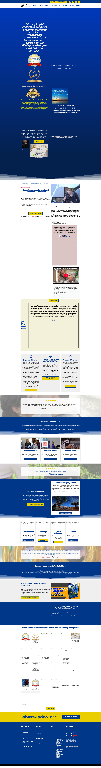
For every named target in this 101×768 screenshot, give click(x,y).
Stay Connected (25, 726)
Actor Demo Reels (56, 5)
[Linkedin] (28, 746)
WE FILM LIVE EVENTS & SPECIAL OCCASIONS (50, 361)
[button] (52, 193)
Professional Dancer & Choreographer (56, 474)
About (34, 5)
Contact (78, 5)
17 (66, 747)
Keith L (50, 473)
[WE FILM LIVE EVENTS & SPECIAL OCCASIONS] (50, 356)
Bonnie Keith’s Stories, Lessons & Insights (59, 731)
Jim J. (53, 556)
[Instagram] (79, 2)
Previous (75, 746)
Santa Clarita (31, 216)
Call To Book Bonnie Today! (23, 324)
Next (76, 746)
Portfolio (47, 5)
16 (77, 746)
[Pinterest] (31, 746)
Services (41, 5)
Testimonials (65, 5)
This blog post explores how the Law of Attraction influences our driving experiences (59, 742)
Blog (51, 726)
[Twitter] (23, 746)
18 (67, 747)
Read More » (58, 734)
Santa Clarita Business (56, 557)
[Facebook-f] (70, 2)
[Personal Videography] (70, 356)
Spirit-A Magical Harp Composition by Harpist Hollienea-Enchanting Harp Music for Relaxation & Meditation (59, 753)
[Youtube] (76, 2)
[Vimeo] (73, 2)
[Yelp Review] (74, 734)
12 (74, 746)
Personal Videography (70, 360)
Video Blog (71, 5)
